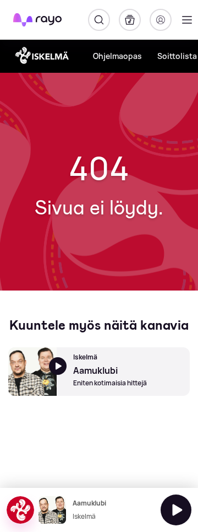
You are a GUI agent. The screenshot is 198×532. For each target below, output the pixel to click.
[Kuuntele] (176, 510)
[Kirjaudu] (161, 20)
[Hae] (99, 20)
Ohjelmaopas (117, 56)
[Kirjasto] (130, 20)
